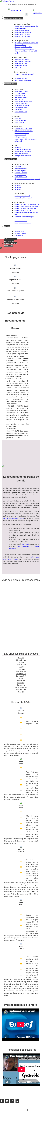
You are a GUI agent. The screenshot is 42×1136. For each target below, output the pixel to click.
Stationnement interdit (21, 91)
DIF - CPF (18, 68)
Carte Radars (19, 236)
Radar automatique (20, 120)
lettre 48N (25, 544)
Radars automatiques (21, 103)
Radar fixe (18, 118)
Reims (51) (21, 685)
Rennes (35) (21, 680)
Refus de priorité (20, 95)
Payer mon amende (20, 135)
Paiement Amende (20, 234)
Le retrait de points (10, 159)
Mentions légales (22, 1114)
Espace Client (37, 13)
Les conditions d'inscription (23, 62)
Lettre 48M (18, 187)
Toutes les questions (21, 78)
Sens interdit (18, 110)
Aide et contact (9, 241)
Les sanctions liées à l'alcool (23, 198)
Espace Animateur (22, 1116)
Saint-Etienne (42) (21, 687)
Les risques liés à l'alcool (22, 196)
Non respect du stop (21, 108)
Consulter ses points (21, 173)
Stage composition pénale (22, 34)
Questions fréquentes (21, 154)
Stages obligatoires (20, 28)
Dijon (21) (21, 692)
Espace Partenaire (23, 1117)
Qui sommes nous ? (22, 1108)
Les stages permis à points (13, 18)
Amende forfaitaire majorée (23, 151)
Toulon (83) (21, 683)
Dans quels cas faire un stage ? (24, 217)
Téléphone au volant (21, 97)
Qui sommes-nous (10, 239)
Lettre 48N (18, 185)
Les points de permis (21, 169)
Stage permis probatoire (22, 30)
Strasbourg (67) (21, 674)
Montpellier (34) (21, 671)
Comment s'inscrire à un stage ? (24, 74)
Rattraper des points (21, 137)
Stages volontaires (20, 45)
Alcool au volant (19, 99)
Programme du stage (21, 63)
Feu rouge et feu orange (22, 106)
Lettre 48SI (18, 189)
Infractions (18, 147)
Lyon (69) (21, 662)
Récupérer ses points (21, 177)
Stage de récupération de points (24, 49)
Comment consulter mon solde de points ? (27, 204)
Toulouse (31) (21, 664)
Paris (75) (21, 658)
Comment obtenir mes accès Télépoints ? (27, 206)
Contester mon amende (22, 133)
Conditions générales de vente (22, 1112)
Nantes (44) (21, 669)
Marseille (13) (21, 660)
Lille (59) (21, 678)
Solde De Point (19, 232)
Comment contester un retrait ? (24, 210)
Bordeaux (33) (21, 676)
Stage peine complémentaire (23, 32)
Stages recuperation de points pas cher (26, 26)
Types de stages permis (22, 59)
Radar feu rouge (19, 122)
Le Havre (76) (21, 689)
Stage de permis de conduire (23, 47)
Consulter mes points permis (23, 129)
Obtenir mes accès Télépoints (24, 131)
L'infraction (18, 167)
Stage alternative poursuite (23, 36)
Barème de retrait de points (23, 149)
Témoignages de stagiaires (23, 80)
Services (7, 226)
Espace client (8, 246)
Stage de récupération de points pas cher (27, 179)
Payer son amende (20, 175)
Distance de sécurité (21, 112)
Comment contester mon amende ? (25, 208)
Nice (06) (21, 667)
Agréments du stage (21, 66)
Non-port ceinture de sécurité (23, 101)
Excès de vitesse (20, 93)
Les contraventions (10, 84)
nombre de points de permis (13, 518)
